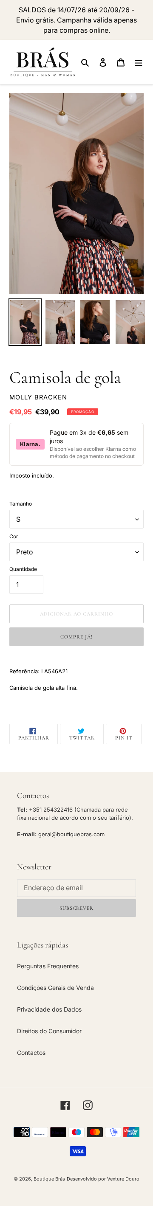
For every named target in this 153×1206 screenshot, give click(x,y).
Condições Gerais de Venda (55, 987)
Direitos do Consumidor (49, 1031)
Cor (13, 536)
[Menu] (138, 62)
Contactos (31, 1052)
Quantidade (23, 569)
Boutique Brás (49, 1179)
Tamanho (20, 503)
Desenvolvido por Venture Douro (103, 1179)
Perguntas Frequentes (48, 966)
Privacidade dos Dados (49, 1009)
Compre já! (76, 637)
